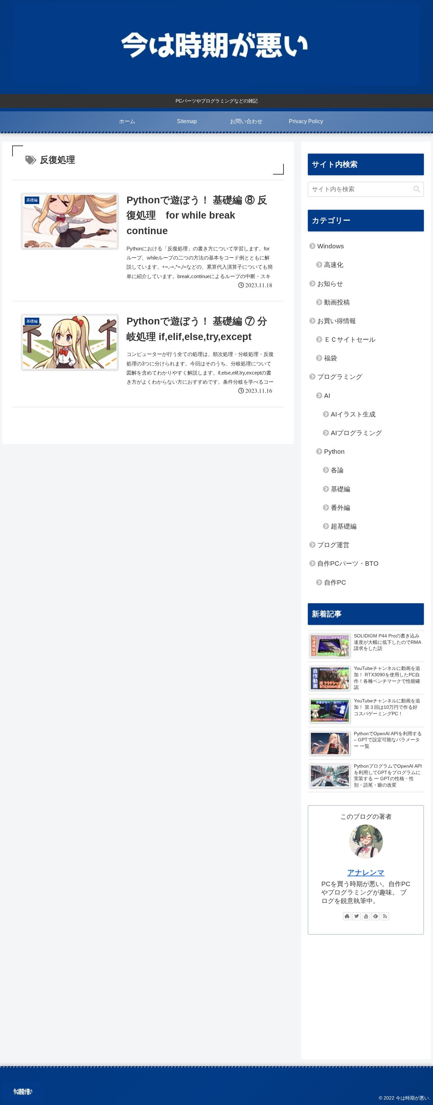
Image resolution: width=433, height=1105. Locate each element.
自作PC (335, 582)
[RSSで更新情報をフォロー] (385, 916)
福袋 (330, 358)
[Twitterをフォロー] (356, 916)
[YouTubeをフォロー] (366, 916)
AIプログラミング (356, 432)
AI (327, 395)
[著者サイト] (347, 916)
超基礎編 (344, 526)
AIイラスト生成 (353, 414)
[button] (417, 189)
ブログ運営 (333, 544)
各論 (337, 470)
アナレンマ (366, 872)
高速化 (333, 264)
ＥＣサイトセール (349, 339)
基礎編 (340, 489)
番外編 (340, 507)
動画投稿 (337, 302)
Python (334, 451)
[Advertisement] (366, 993)
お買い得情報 (336, 320)
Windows (330, 246)
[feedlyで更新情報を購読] (375, 916)
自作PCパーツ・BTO (348, 563)
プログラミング (339, 376)
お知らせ (330, 283)
